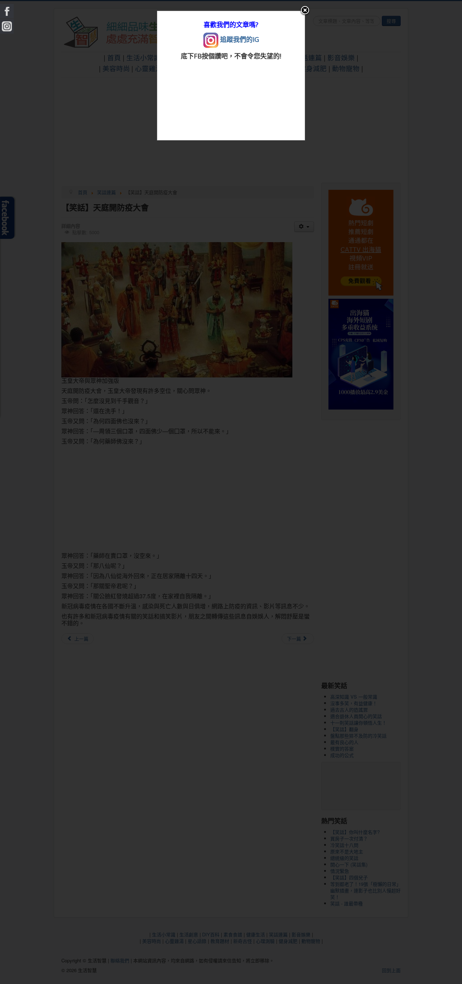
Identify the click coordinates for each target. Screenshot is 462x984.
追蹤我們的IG (238, 39)
